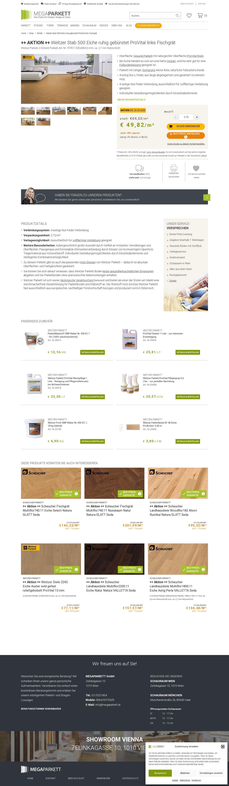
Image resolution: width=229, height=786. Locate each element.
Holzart (171, 61)
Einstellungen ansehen (211, 773)
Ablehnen (185, 773)
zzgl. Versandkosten (156, 152)
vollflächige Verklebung (86, 240)
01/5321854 (99, 695)
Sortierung (148, 70)
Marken (74, 25)
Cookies (175, 780)
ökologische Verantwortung (77, 280)
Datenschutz (185, 780)
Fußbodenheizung (130, 65)
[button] (222, 746)
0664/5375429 (105, 700)
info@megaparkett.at (108, 704)
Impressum (196, 780)
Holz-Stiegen (88, 262)
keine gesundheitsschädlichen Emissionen (128, 271)
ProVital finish (195, 56)
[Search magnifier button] (177, 15)
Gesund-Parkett (143, 56)
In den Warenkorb (188, 126)
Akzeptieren (160, 773)
